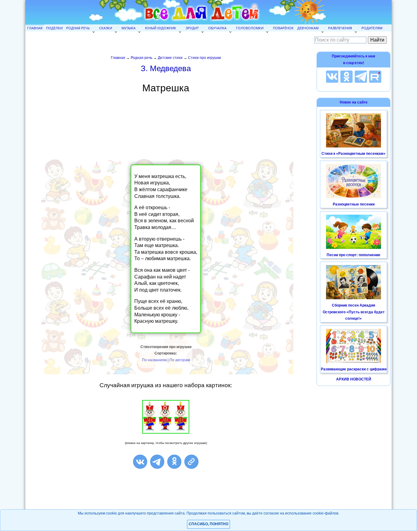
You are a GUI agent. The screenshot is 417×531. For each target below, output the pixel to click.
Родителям (372, 28)
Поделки (54, 28)
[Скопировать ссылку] (191, 462)
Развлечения (340, 28)
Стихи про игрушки (204, 58)
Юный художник (160, 28)
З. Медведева (166, 68)
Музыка (128, 28)
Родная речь (78, 28)
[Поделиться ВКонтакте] (140, 462)
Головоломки (249, 28)
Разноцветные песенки (354, 204)
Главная (34, 28)
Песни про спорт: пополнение (353, 255)
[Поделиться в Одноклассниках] (174, 462)
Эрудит (192, 28)
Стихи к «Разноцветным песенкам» (353, 153)
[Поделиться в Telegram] (157, 462)
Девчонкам (308, 28)
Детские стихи (170, 58)
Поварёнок (283, 28)
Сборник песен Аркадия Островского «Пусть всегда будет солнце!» (354, 312)
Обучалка (217, 28)
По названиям (154, 360)
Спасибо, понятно (208, 524)
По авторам (179, 360)
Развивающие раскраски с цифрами (353, 369)
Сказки (105, 28)
